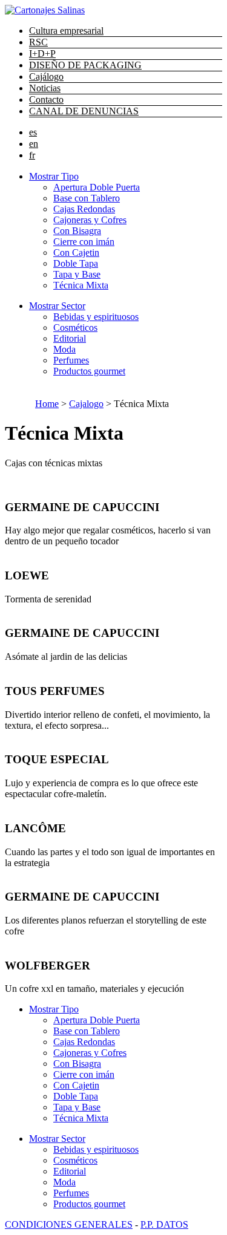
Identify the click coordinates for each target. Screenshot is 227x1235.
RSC (38, 42)
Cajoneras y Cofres (90, 220)
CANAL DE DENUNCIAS (84, 111)
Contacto (46, 99)
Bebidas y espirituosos (96, 316)
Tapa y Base (76, 274)
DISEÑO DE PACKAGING (85, 65)
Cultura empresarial (66, 30)
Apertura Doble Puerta (96, 187)
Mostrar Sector (57, 306)
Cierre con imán (83, 241)
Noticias (45, 88)
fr (32, 155)
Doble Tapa (75, 263)
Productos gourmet (89, 371)
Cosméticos (75, 327)
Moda (64, 349)
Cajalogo (86, 404)
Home (47, 404)
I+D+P (42, 53)
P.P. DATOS (164, 1224)
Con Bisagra (77, 231)
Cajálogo (46, 76)
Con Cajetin (76, 252)
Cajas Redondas (84, 209)
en (33, 143)
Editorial (69, 338)
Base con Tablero (86, 198)
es (33, 132)
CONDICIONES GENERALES (69, 1224)
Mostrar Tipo (54, 176)
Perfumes (71, 360)
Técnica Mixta (80, 285)
